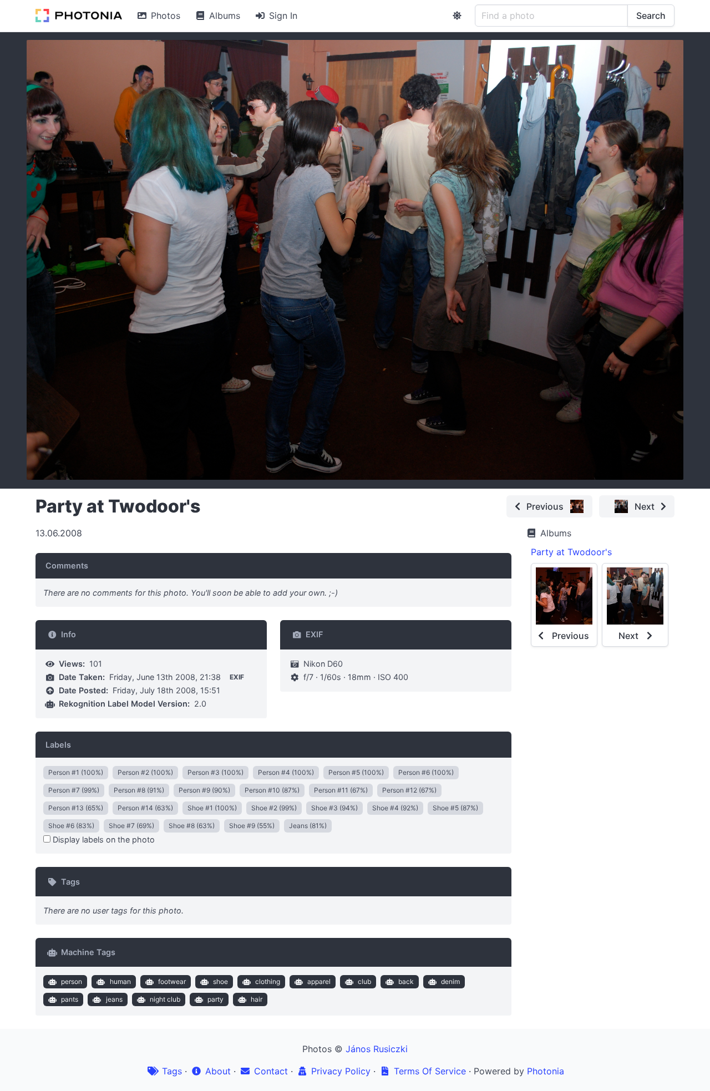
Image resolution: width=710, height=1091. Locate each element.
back (406, 981)
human (120, 981)
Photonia (545, 1071)
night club (165, 999)
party (215, 999)
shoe (220, 981)
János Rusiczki (377, 1048)
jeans (114, 999)
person (71, 981)
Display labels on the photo (102, 839)
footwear (172, 981)
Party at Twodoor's (571, 551)
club (364, 981)
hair (256, 999)
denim (450, 981)
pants (69, 999)
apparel (319, 981)
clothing (267, 981)
